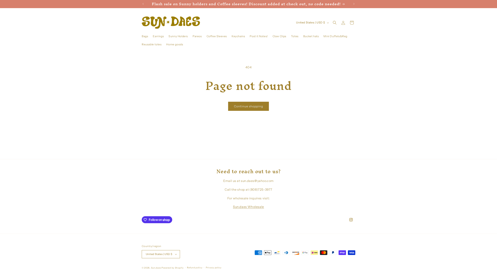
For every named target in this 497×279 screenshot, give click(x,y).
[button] (334, 22)
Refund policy (194, 267)
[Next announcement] (354, 4)
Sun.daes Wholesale (248, 207)
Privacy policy (214, 267)
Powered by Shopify (173, 267)
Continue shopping (248, 106)
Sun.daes (156, 267)
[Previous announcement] (143, 4)
